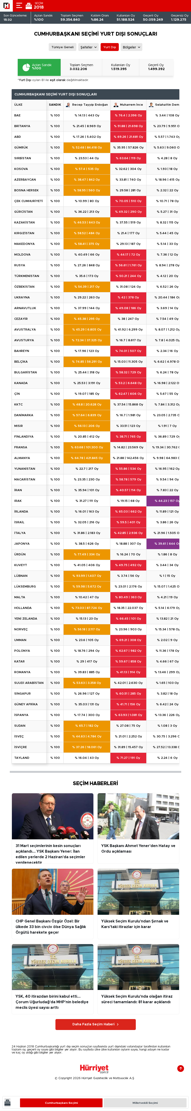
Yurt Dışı (109, 47)
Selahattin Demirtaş (170, 104)
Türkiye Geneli (62, 47)
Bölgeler (129, 47)
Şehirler (86, 47)
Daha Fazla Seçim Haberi (93, 1024)
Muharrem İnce (131, 104)
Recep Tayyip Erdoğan (90, 104)
